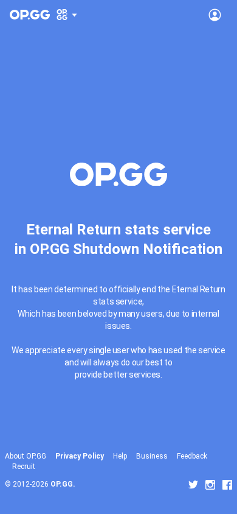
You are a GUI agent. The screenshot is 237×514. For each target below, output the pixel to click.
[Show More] (67, 14)
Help (120, 456)
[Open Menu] (214, 14)
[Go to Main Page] (30, 14)
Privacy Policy (79, 456)
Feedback (192, 456)
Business (152, 456)
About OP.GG (25, 456)
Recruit (23, 466)
